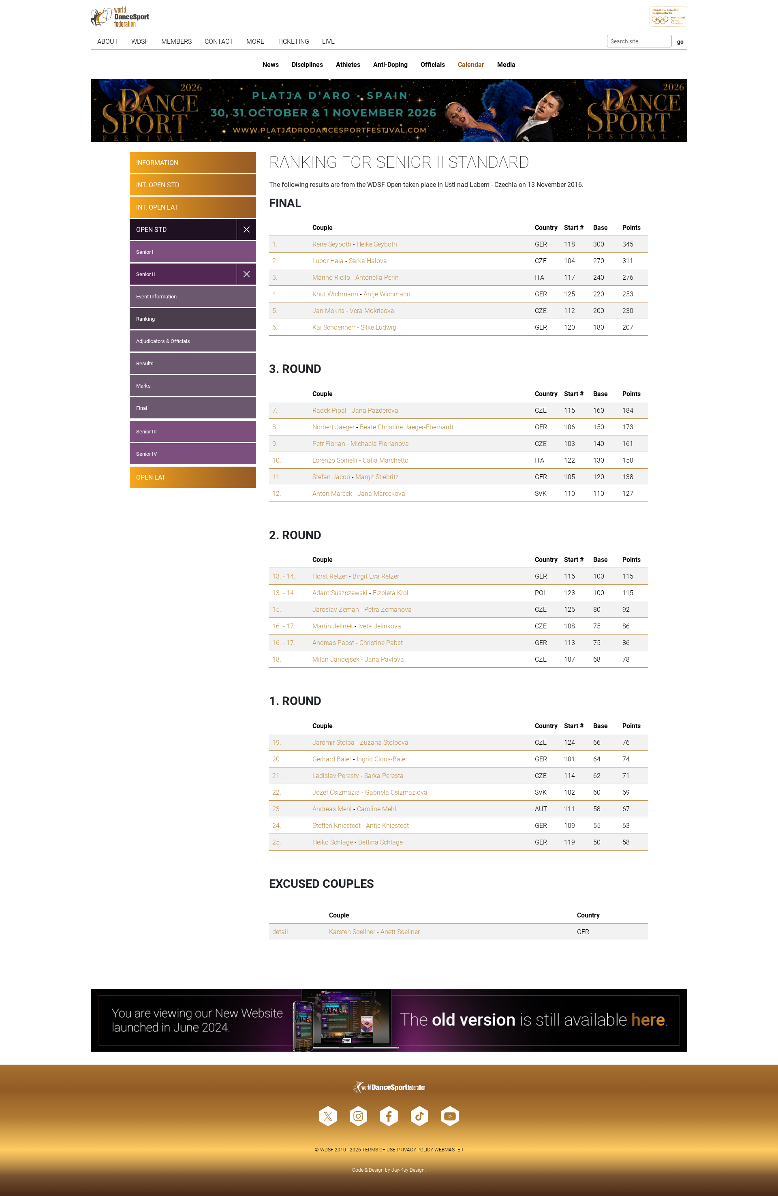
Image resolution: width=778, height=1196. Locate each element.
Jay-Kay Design (408, 1169)
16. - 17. (283, 626)
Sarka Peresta (384, 775)
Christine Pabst (381, 642)
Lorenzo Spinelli (334, 460)
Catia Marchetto (385, 460)
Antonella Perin (377, 277)
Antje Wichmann (386, 293)
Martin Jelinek (332, 626)
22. (276, 792)
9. (275, 443)
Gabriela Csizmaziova (396, 792)
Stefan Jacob (331, 476)
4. (275, 293)
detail (280, 931)
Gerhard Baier (331, 758)
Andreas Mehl (332, 808)
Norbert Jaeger (333, 426)
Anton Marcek (332, 493)
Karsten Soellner (352, 931)
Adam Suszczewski (340, 592)
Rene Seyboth (331, 244)
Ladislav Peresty (335, 775)
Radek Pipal (329, 410)
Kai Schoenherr (333, 327)
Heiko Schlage (332, 842)
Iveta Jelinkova (379, 626)
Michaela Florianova (380, 443)
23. (276, 808)
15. (276, 609)
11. (276, 476)
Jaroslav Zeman (335, 609)
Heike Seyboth (377, 244)
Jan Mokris (328, 310)
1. (275, 244)
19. (276, 742)
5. (275, 310)
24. (276, 825)
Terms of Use (378, 1149)
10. (276, 460)
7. (275, 410)
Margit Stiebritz (377, 476)
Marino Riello (331, 277)
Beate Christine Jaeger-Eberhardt (406, 426)
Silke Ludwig (378, 327)
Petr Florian (328, 443)
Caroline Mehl (376, 808)
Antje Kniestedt (387, 825)
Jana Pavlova (384, 659)
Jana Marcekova (381, 493)
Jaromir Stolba (333, 742)
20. (276, 758)
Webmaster (449, 1149)
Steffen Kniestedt (336, 825)
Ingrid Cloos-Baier (382, 758)
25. (276, 842)
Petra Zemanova (388, 609)
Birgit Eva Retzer (376, 576)
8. (275, 426)
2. (275, 260)
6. (275, 327)
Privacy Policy (415, 1149)
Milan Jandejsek (335, 659)
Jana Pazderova (375, 410)
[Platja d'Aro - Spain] (389, 110)
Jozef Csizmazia (336, 792)
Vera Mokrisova (372, 310)
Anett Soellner (400, 931)
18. (276, 659)
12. (276, 493)
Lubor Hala (328, 260)
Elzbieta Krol (390, 592)
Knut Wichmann (335, 293)
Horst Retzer (329, 576)
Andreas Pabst (333, 642)
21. (276, 775)
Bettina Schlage (380, 842)
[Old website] (389, 1020)
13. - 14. (283, 576)
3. (275, 277)
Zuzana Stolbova (384, 742)
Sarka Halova (368, 260)
